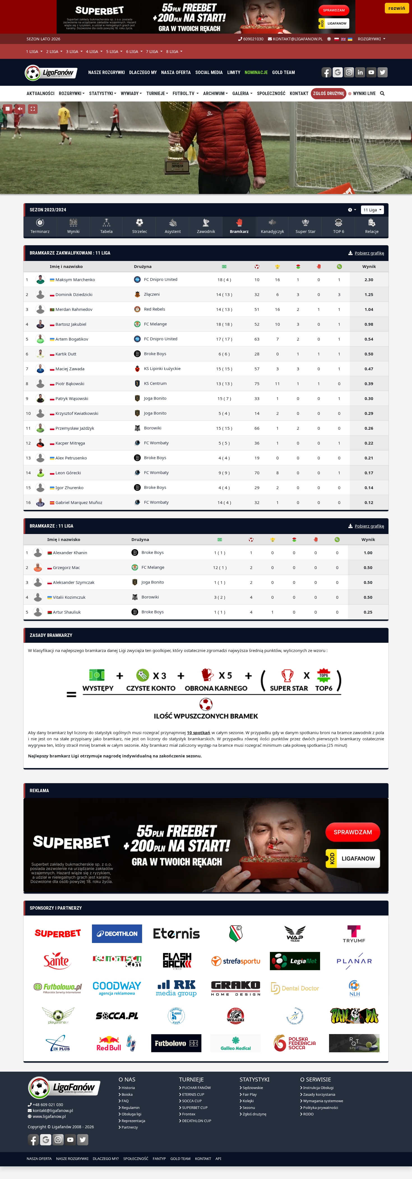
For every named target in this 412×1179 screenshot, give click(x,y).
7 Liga (152, 51)
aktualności (40, 93)
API (218, 1170)
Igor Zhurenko (69, 487)
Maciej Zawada (69, 368)
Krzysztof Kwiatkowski (76, 413)
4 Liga (92, 51)
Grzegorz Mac (66, 567)
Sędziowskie (252, 1099)
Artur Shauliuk (66, 612)
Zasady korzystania (318, 1106)
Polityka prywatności (320, 1119)
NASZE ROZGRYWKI (72, 1170)
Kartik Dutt (65, 354)
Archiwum (213, 93)
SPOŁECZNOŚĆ (135, 1170)
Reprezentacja (133, 1132)
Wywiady (129, 93)
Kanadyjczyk (272, 231)
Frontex (188, 1126)
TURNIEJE (155, 93)
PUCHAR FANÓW (196, 1099)
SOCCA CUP (191, 1113)
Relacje (372, 231)
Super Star (306, 231)
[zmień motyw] (329, 39)
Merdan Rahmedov (73, 309)
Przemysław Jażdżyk (74, 428)
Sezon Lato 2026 (43, 38)
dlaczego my (143, 72)
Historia (128, 1099)
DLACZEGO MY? (106, 1170)
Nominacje (256, 72)
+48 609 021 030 (48, 1116)
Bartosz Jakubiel (70, 324)
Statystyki (101, 93)
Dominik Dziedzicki (73, 294)
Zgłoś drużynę (328, 93)
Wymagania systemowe (322, 1113)
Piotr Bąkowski (69, 383)
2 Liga (52, 51)
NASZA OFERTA (39, 1170)
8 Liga (172, 51)
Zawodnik (206, 231)
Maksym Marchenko (74, 279)
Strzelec (139, 231)
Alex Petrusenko (70, 458)
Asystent (173, 231)
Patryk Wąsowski (71, 398)
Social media (209, 72)
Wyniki (73, 231)
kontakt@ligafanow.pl (297, 38)
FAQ (125, 1113)
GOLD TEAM (180, 1170)
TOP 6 (338, 231)
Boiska (127, 1106)
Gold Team (283, 72)
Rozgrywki (70, 93)
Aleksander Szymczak (73, 582)
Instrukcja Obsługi (318, 1099)
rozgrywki (370, 38)
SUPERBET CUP (194, 1119)
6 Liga (132, 51)
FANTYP (159, 1170)
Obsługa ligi (131, 1126)
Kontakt (299, 93)
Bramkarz (239, 231)
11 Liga (371, 209)
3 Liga (72, 51)
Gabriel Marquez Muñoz (78, 502)
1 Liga (32, 51)
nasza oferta (176, 72)
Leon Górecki (67, 472)
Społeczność (271, 93)
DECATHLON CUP (196, 1132)
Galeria (240, 93)
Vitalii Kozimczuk (68, 597)
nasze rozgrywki (106, 72)
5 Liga (112, 51)
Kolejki (248, 1113)
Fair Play (249, 1106)
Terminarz (40, 231)
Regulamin (130, 1119)
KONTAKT (203, 1170)
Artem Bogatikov (71, 339)
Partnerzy (129, 1139)
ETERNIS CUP (192, 1106)
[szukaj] (382, 93)
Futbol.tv (184, 93)
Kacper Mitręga (69, 443)
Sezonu (248, 1119)
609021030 (252, 38)
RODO (308, 1126)
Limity (233, 72)
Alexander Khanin (69, 552)
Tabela (106, 231)
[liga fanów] (51, 72)
